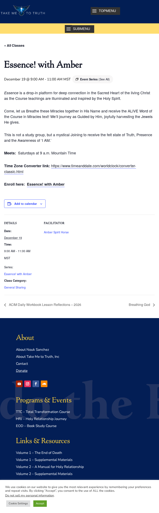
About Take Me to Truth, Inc (37, 356)
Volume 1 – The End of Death (39, 452)
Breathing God (140, 304)
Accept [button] (40, 503)
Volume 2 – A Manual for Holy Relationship (50, 466)
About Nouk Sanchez (32, 349)
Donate (22, 370)
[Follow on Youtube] (19, 384)
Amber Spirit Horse (56, 232)
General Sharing (15, 287)
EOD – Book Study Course (36, 426)
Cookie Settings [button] (18, 503)
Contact (22, 363)
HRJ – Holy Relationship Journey (41, 418)
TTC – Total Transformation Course (43, 411)
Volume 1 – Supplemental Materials (44, 459)
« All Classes (14, 45)
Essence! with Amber (46, 184)
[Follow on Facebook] (36, 384)
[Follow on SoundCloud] (44, 384)
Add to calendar (25, 204)
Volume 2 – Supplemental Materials (44, 473)
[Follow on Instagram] (27, 384)
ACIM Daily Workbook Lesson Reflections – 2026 (44, 304)
